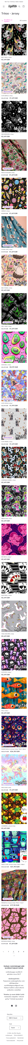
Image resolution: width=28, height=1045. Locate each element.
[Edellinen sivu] (3, 952)
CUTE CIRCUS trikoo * (7, 403)
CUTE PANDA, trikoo (6, 441)
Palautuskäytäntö (18, 1035)
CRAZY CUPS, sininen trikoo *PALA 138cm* (13, 864)
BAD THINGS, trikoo (6, 288)
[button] (4, 6)
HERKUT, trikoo (5, 211)
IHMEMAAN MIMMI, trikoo (8, 480)
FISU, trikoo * (5, 710)
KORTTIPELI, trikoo (6, 595)
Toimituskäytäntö (11, 1040)
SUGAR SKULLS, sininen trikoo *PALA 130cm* (13, 749)
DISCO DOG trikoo (6, 787)
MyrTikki (14, 1033)
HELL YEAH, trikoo (6, 326)
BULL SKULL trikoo (6, 57)
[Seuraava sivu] (14, 956)
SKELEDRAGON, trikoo (7, 134)
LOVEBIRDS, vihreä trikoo (8, 826)
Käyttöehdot (21, 1038)
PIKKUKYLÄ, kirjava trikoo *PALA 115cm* (12, 903)
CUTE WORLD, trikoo (7, 95)
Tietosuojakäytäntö (11, 1038)
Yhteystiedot (20, 1040)
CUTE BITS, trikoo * (6, 672)
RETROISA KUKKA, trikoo (8, 941)
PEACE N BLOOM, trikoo (8, 172)
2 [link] (13, 952)
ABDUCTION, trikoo (6, 518)
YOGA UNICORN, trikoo (7, 634)
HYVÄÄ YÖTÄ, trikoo (6, 249)
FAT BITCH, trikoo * (6, 557)
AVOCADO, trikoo (6, 364)
